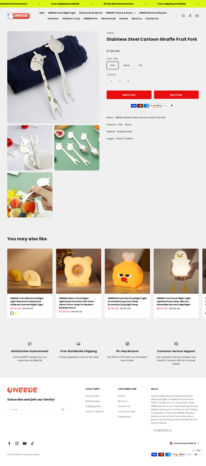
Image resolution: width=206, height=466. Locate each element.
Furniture (53, 18)
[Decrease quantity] (111, 81)
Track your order (126, 411)
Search (121, 396)
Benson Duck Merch (90, 12)
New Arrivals (108, 18)
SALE (41, 12)
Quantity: (111, 74)
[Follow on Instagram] (17, 443)
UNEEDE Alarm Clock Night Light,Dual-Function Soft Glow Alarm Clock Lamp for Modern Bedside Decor (76, 303)
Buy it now (176, 94)
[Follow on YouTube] (25, 443)
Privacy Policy (93, 396)
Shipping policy (93, 406)
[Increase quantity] (128, 81)
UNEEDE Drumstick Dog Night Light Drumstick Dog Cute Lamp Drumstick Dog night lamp (127, 301)
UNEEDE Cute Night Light (62, 12)
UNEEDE (110, 32)
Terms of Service (94, 411)
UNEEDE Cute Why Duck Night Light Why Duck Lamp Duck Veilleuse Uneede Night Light (27, 301)
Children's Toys (71, 18)
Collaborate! (124, 416)
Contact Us (152, 18)
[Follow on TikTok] (32, 443)
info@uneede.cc (163, 429)
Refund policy (93, 401)
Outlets (123, 18)
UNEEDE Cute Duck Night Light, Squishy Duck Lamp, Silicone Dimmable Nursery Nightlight (174, 301)
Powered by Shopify (31, 454)
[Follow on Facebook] (9, 443)
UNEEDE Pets (91, 18)
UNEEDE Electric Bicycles (153, 12)
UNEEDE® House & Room (119, 12)
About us (137, 18)
